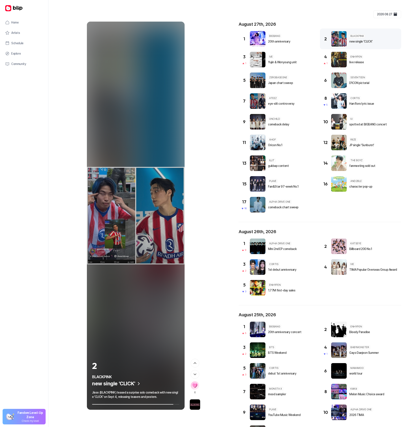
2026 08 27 (384, 14)
